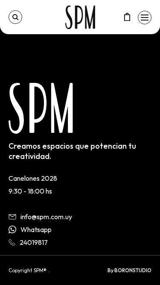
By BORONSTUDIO (129, 270)
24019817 (34, 242)
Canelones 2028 (33, 178)
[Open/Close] (144, 17)
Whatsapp (36, 229)
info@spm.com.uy (46, 216)
